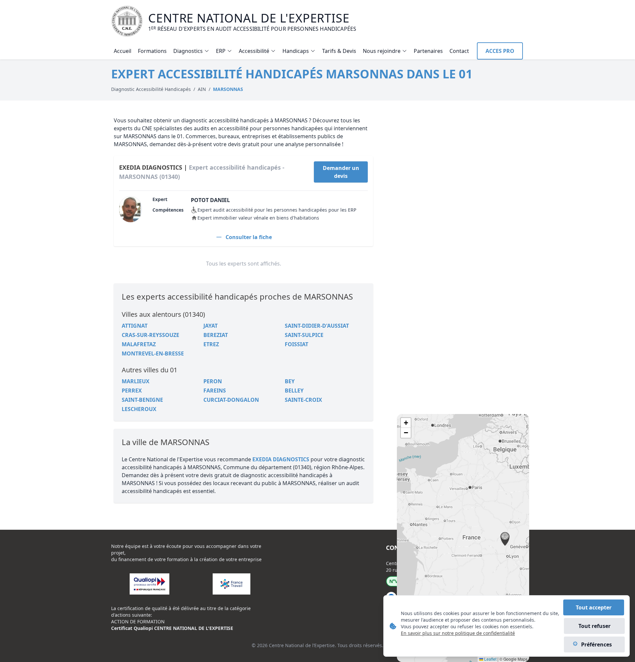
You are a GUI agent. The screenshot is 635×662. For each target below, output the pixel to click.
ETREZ (211, 344)
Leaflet (489, 659)
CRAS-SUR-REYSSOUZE (150, 335)
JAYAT (210, 325)
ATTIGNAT (135, 325)
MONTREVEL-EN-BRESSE (153, 353)
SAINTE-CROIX (303, 399)
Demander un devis (341, 172)
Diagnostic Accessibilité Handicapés (151, 89)
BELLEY (294, 390)
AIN (202, 89)
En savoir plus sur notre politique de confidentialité (458, 633)
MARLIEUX (135, 381)
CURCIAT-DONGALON (231, 399)
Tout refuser (594, 626)
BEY (290, 381)
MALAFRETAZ (139, 344)
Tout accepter (594, 607)
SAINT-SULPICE (304, 335)
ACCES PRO (500, 51)
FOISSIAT (296, 344)
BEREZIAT (215, 335)
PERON (212, 381)
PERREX (132, 390)
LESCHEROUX (139, 409)
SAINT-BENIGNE (142, 399)
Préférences (596, 644)
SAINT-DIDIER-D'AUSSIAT (317, 325)
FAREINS (214, 390)
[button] (505, 539)
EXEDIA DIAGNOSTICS (280, 459)
